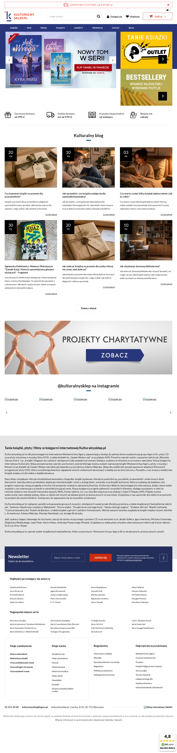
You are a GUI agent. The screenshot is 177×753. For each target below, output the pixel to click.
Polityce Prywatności (73, 133)
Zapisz (89, 81)
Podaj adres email (88, 63)
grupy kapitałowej (96, 101)
